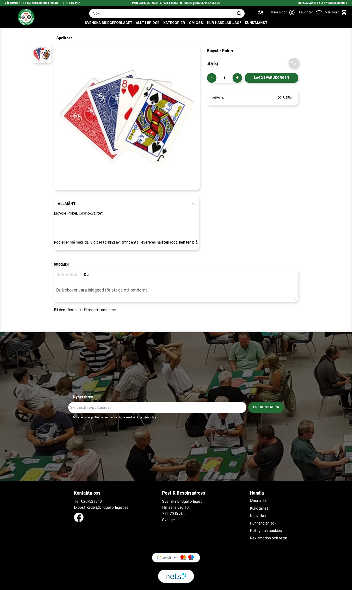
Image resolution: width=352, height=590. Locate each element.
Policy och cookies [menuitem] (266, 531)
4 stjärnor (71, 274)
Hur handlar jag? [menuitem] (224, 23)
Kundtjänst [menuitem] (256, 23)
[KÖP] (271, 78)
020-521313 (171, 3)
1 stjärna (58, 274)
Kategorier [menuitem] (174, 23)
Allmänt (67, 203)
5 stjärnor (76, 274)
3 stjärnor (67, 274)
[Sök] (238, 13)
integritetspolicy (146, 417)
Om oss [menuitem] (196, 23)
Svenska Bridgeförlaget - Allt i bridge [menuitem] (122, 23)
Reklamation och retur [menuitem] (268, 538)
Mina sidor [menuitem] (258, 501)
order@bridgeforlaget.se (202, 3)
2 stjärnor (63, 274)
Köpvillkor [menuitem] (258, 516)
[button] (313, 12)
